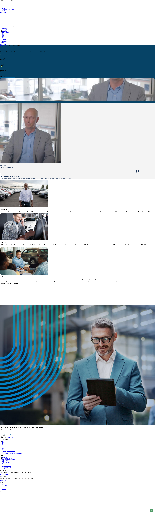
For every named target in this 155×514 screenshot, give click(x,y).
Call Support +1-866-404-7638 (8, 9)
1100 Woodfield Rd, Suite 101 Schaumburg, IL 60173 (13, 453)
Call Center (5, 460)
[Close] (13, 26)
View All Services (7, 468)
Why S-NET (122, 18)
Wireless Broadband (7, 467)
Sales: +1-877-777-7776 (8, 449)
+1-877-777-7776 (9, 437)
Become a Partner (5, 10)
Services (115, 18)
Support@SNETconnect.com (9, 451)
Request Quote (3, 12)
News (4, 34)
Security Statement (6, 486)
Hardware (5, 36)
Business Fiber (6, 465)
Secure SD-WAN (6, 462)
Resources (139, 18)
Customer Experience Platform (9, 459)
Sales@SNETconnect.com (9, 452)
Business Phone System (8, 458)
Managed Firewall (6, 461)
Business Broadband (7, 466)
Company (146, 18)
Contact (3, 4)
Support (3, 8)
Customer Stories (6, 38)
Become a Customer (6, 3)
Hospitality (5, 457)
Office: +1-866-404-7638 (8, 448)
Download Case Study (5, 102)
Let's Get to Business (4, 431)
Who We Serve (131, 18)
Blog (4, 33)
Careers (3, 488)
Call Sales (5, 41)
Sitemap (4, 489)
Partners (153, 18)
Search (3, 7)
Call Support (5, 42)
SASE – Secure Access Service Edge (11, 463)
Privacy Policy (5, 484)
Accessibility (4, 485)
